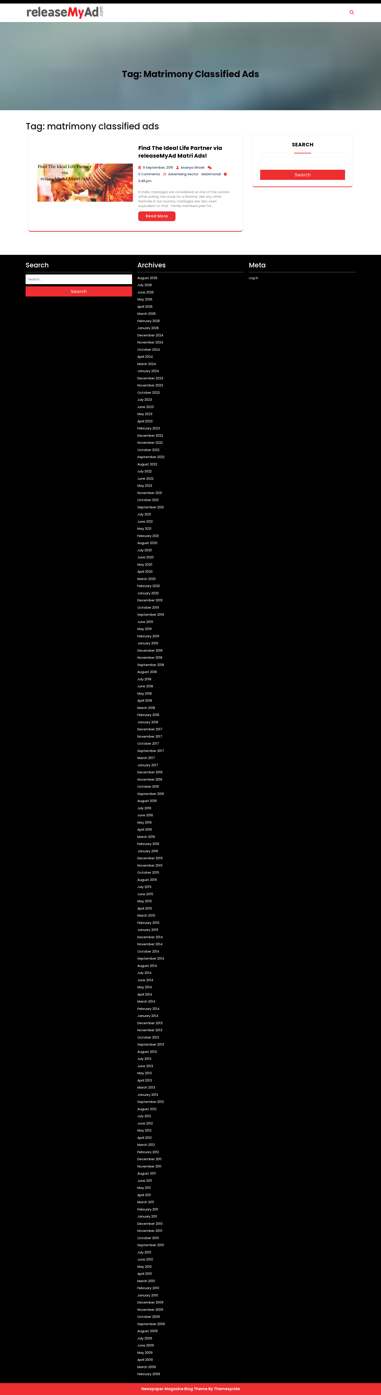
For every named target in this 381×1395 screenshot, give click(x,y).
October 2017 (148, 743)
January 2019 (147, 643)
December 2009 (150, 1302)
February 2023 (148, 428)
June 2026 (145, 292)
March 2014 (146, 1001)
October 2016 (148, 786)
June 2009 (145, 1345)
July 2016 (144, 808)
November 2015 (149, 865)
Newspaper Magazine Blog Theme (174, 1388)
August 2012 (147, 1109)
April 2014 (144, 994)
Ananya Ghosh (193, 167)
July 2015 (144, 886)
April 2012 (144, 1137)
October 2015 (148, 872)
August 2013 (147, 1051)
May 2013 (144, 1073)
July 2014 (144, 972)
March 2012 (146, 1144)
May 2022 (144, 485)
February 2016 (148, 843)
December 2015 (150, 858)
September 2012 (150, 1101)
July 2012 (144, 1116)
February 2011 (147, 1209)
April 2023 (145, 421)
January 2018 (147, 722)
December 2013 (149, 1023)
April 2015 (144, 908)
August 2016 (147, 800)
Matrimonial (211, 174)
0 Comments (149, 174)
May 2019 (144, 629)
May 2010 (144, 1266)
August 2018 (147, 672)
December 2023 (150, 378)
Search (303, 144)
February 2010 (148, 1288)
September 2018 (150, 664)
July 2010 (144, 1252)
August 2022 (147, 464)
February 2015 (148, 922)
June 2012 (145, 1123)
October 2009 (148, 1316)
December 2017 (149, 729)
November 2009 (150, 1309)
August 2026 (147, 278)
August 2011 (146, 1173)
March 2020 (146, 578)
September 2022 (150, 457)
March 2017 (146, 757)
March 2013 (146, 1087)
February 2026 (148, 321)
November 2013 (149, 1030)
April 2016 (144, 829)
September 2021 (150, 507)
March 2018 (146, 707)
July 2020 (144, 550)
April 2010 (144, 1273)
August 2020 (147, 543)
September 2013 (150, 1044)
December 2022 (150, 435)
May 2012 (144, 1130)
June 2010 (145, 1259)
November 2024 (150, 342)
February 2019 (148, 636)
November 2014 (149, 944)
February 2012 (148, 1152)
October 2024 (148, 349)
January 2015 (147, 929)
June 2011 (144, 1180)
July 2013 (144, 1058)
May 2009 (145, 1352)
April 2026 (145, 306)
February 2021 (148, 535)
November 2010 (149, 1230)
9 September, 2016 (158, 167)
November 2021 (149, 492)
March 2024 (146, 364)
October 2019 (148, 607)
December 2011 (149, 1159)
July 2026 (144, 285)
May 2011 (144, 1187)
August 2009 (147, 1331)
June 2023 (145, 407)
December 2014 (150, 937)
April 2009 (145, 1359)
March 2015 (146, 915)
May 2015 (144, 901)
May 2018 (144, 693)
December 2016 (149, 772)
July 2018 (144, 679)
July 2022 (144, 471)
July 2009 (144, 1338)
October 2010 (148, 1238)
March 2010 (146, 1281)
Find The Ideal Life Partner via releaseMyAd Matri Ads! (180, 152)
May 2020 (144, 564)
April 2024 (145, 356)
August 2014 (147, 965)
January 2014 (147, 1015)
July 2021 (144, 514)
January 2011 (147, 1216)
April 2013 (144, 1080)
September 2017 (150, 750)
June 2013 (145, 1066)
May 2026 (144, 299)
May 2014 (144, 987)
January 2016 (147, 851)
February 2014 (148, 1008)
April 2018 (144, 700)
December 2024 (150, 335)
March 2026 (146, 313)
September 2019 (150, 614)
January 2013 (147, 1094)
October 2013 (148, 1037)
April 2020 (145, 571)
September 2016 (150, 793)
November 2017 (149, 736)
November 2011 (149, 1166)
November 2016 (149, 779)
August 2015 (147, 879)
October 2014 (148, 951)
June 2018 (145, 686)
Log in (253, 278)
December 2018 (149, 650)
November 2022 (150, 442)
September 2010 (150, 1245)
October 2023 (148, 392)
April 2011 (144, 1195)
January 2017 (147, 765)
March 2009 (146, 1367)
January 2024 (148, 371)
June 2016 (145, 815)
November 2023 (150, 385)
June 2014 (145, 980)
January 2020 (148, 593)
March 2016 (146, 836)
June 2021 (145, 521)
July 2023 (144, 399)
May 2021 (144, 528)
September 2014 (150, 958)
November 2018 (149, 657)
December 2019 (149, 600)
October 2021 (148, 500)
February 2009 (148, 1374)
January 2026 (148, 328)
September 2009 (151, 1324)
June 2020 (145, 557)
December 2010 (149, 1223)
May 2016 (144, 822)
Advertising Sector (183, 174)
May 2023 (144, 414)
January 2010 (147, 1295)
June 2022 (145, 478)
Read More (157, 216)
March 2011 (145, 1202)
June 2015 (145, 894)
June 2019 (145, 621)
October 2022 (148, 450)
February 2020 (148, 586)
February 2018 (148, 714)
